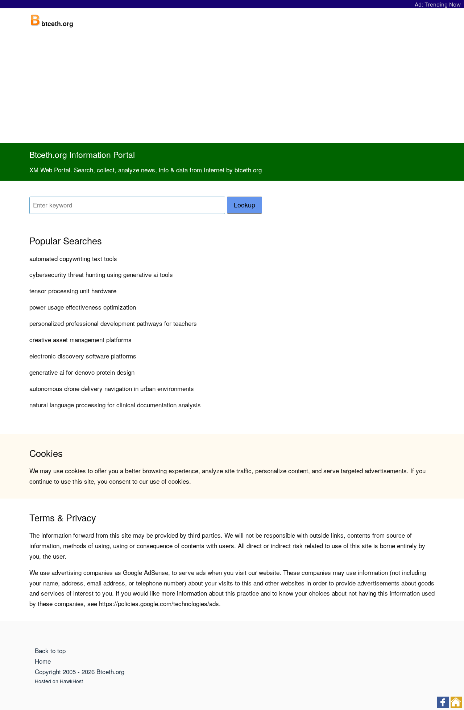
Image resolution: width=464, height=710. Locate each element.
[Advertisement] (232, 88)
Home (43, 660)
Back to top (50, 650)
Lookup (244, 204)
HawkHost (71, 681)
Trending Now (442, 4)
